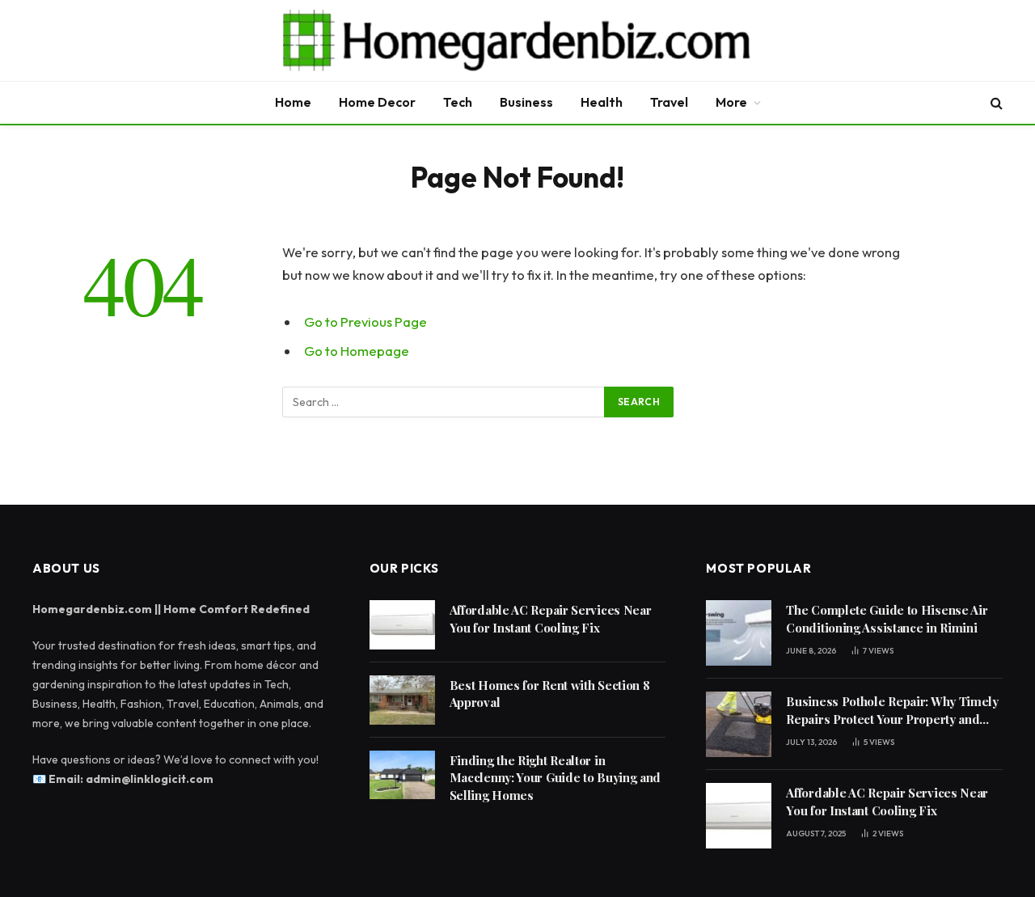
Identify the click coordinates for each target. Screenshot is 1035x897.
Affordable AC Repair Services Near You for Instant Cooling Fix (551, 618)
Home (293, 102)
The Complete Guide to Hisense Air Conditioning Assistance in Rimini (886, 618)
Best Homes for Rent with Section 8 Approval (550, 693)
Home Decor (377, 102)
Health (602, 102)
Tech (457, 102)
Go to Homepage (356, 350)
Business (526, 102)
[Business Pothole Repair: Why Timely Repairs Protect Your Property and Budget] (738, 724)
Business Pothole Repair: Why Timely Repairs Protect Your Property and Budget (892, 710)
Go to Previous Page (365, 321)
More (731, 102)
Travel (669, 102)
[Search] (995, 103)
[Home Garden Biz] (517, 40)
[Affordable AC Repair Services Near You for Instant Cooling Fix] (402, 624)
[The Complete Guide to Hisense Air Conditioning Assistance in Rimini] (738, 633)
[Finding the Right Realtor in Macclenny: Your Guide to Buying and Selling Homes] (402, 775)
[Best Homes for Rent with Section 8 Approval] (402, 700)
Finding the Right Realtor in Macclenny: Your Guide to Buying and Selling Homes (555, 777)
